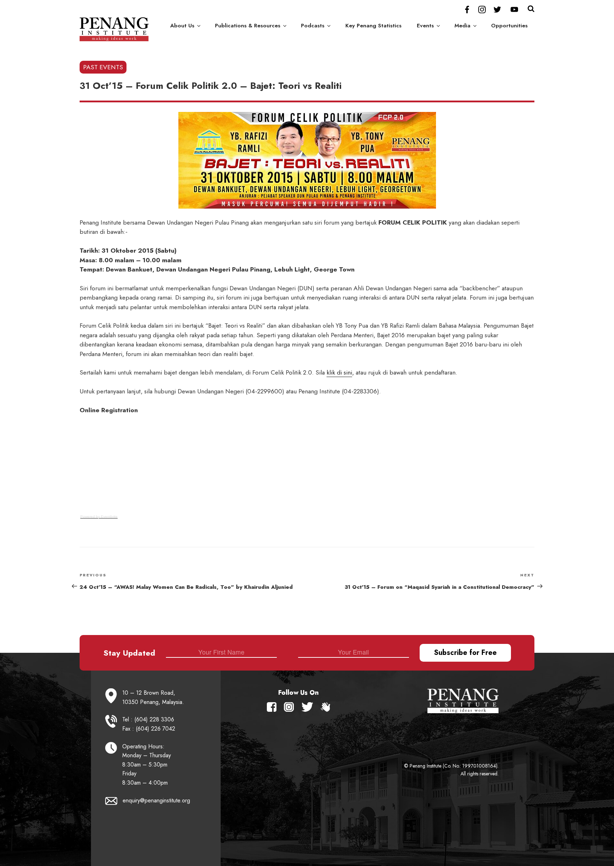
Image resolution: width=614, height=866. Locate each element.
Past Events (103, 67)
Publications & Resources (247, 25)
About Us (182, 25)
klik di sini (339, 372)
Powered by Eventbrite (99, 516)
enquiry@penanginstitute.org (156, 800)
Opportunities (509, 25)
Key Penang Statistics (373, 25)
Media (462, 25)
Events (425, 25)
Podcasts (312, 25)
